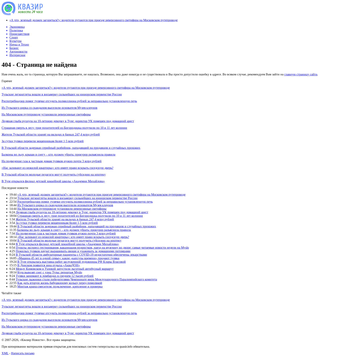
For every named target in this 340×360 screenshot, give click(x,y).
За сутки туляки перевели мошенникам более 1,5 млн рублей (43, 141)
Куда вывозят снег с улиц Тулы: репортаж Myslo (49, 272)
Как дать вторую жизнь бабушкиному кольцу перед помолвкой (59, 283)
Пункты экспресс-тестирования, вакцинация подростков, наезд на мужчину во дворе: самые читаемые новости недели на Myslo (102, 247)
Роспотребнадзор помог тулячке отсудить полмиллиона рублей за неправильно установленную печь (69, 101)
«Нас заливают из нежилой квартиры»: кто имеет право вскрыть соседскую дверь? (57, 167)
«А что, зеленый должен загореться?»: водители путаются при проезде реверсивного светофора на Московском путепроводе (93, 20)
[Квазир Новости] (22, 14)
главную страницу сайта (300, 74)
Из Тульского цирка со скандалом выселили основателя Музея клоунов (49, 107)
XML (5, 353)
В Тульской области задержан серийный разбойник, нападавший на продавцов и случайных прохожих (71, 147)
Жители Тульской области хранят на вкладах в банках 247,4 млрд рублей (51, 134)
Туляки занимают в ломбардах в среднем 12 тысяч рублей (54, 276)
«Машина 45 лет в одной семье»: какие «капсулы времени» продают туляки (68, 258)
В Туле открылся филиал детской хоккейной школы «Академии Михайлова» (53, 181)
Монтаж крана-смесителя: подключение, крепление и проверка (60, 286)
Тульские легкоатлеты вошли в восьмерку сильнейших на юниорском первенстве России (62, 94)
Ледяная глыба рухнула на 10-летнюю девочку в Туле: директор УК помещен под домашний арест (68, 121)
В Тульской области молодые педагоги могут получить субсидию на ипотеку (54, 174)
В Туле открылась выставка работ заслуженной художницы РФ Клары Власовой (71, 261)
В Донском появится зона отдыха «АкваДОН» (48, 265)
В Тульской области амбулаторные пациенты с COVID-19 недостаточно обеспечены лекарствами (81, 254)
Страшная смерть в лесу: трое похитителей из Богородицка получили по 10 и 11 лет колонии (64, 127)
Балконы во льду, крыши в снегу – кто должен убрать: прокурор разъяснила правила (58, 154)
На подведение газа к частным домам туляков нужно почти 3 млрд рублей (52, 161)
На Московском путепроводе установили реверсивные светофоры (46, 114)
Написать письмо (22, 353)
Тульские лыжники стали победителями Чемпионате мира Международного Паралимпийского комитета (86, 279)
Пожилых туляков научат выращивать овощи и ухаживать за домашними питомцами (73, 251)
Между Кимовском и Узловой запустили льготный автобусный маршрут (65, 268)
